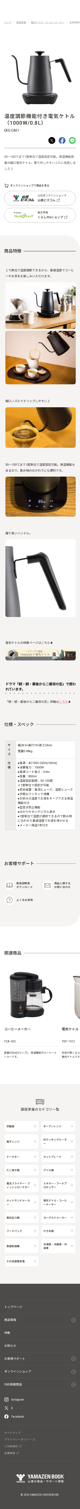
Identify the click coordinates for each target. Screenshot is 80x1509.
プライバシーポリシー (18, 1439)
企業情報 (9, 1453)
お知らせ (10, 1346)
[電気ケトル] (40, 659)
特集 (7, 1333)
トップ (8, 22)
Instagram (17, 1399)
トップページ (13, 1307)
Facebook (17, 1416)
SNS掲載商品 (13, 1384)
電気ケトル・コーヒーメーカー (48, 22)
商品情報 (10, 1320)
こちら (63, 702)
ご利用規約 (11, 1446)
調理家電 (21, 22)
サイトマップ (12, 1433)
